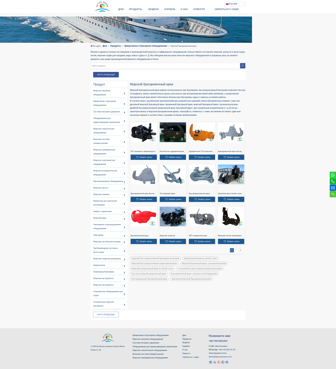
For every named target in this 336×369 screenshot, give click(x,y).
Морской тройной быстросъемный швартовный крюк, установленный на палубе (172, 235)
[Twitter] (222, 362)
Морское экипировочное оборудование (150, 358)
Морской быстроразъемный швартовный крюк (154, 263)
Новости (186, 353)
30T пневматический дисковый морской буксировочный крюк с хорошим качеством (198, 235)
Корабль (186, 346)
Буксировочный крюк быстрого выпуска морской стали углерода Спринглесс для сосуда (231, 151)
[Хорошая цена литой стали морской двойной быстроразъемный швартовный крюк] (231, 174)
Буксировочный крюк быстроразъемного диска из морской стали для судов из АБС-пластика (143, 235)
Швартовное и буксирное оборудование (151, 335)
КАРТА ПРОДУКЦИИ (106, 75)
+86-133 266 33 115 (227, 350)
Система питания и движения (146, 343)
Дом (184, 335)
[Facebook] (226, 362)
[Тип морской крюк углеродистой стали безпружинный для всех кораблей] (173, 174)
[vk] (214, 362)
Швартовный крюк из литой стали (200, 258)
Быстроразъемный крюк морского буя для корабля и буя (201, 193)
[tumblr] (218, 362)
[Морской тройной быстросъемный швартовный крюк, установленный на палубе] (173, 216)
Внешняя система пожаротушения (148, 354)
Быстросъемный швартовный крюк (149, 274)
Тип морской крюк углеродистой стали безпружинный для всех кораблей (170, 193)
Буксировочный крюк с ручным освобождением (194, 274)
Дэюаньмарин (221, 346)
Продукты (186, 339)
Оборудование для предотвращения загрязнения (155, 346)
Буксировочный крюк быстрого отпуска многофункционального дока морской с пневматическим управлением (144, 193)
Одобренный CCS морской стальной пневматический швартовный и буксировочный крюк (202, 151)
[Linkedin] (210, 362)
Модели (186, 342)
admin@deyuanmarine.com (220, 357)
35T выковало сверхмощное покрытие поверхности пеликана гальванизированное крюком (143, 151)
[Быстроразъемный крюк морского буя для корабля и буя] (202, 174)
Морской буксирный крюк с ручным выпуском (204, 263)
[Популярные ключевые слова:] (242, 65)
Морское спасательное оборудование (150, 350)
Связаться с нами (190, 357)
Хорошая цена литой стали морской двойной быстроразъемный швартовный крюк (230, 193)
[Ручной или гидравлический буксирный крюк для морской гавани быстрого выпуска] (173, 132)
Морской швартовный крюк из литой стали (152, 268)
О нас (185, 350)
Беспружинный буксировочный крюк (149, 279)
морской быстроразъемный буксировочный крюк (155, 258)
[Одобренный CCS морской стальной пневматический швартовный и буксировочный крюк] (202, 132)
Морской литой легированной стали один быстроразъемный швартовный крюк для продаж (231, 235)
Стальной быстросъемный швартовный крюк (200, 268)
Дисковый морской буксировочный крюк (191, 279)
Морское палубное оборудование (148, 339)
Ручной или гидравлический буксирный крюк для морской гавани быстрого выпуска (172, 151)
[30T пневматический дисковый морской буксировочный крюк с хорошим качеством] (202, 216)
